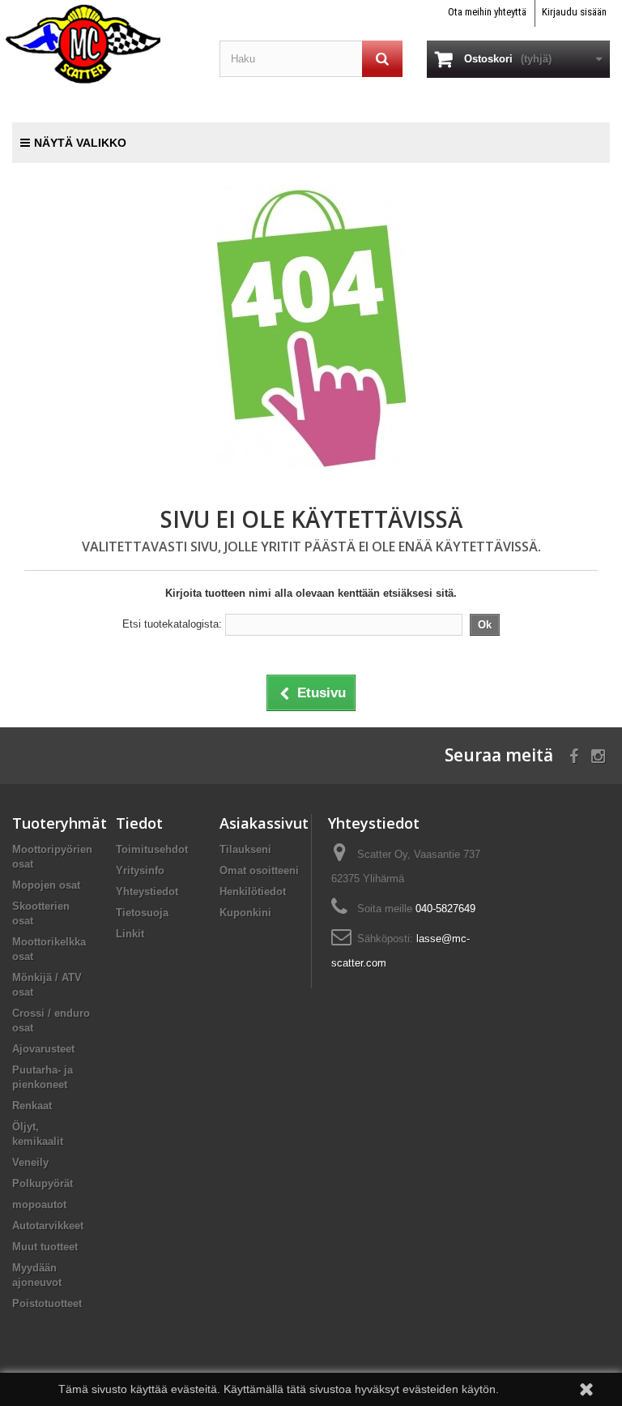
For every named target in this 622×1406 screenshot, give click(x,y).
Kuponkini (245, 913)
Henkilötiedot (252, 891)
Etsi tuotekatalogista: (172, 624)
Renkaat (32, 1106)
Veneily (30, 1162)
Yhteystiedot (147, 891)
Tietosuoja (142, 913)
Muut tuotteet (45, 1247)
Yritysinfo (140, 870)
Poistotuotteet (47, 1303)
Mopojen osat (46, 885)
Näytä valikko (80, 142)
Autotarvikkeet (47, 1226)
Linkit (130, 934)
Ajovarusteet (43, 1049)
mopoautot (39, 1204)
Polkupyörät (42, 1183)
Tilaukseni (245, 849)
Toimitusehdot (152, 849)
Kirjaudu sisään (574, 12)
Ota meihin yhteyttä (487, 12)
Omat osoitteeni (259, 870)
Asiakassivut (264, 823)
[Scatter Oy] (103, 43)
